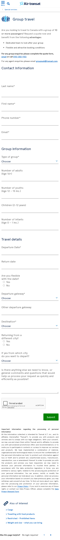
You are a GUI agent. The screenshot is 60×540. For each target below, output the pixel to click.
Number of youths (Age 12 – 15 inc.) (12, 189)
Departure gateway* (13, 293)
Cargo (10, 509)
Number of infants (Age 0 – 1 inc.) (12, 220)
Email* (5, 132)
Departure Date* (11, 247)
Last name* (8, 86)
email (4, 56)
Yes (8, 282)
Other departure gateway (16, 307)
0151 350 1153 (19, 56)
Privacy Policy (23, 486)
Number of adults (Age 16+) (12, 172)
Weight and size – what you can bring (25, 522)
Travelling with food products (21, 514)
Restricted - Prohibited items (21, 518)
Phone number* (11, 117)
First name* (8, 103)
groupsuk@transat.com (47, 61)
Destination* (8, 321)
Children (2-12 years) (13, 205)
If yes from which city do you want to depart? (15, 354)
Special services (11, 9)
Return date (8, 261)
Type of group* (10, 156)
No (8, 285)
